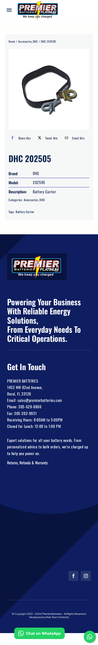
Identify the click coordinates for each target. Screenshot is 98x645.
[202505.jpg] (49, 89)
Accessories (31, 199)
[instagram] (86, 576)
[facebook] (73, 576)
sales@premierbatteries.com (40, 400)
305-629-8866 (29, 407)
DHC (42, 199)
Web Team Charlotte (57, 617)
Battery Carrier (25, 211)
